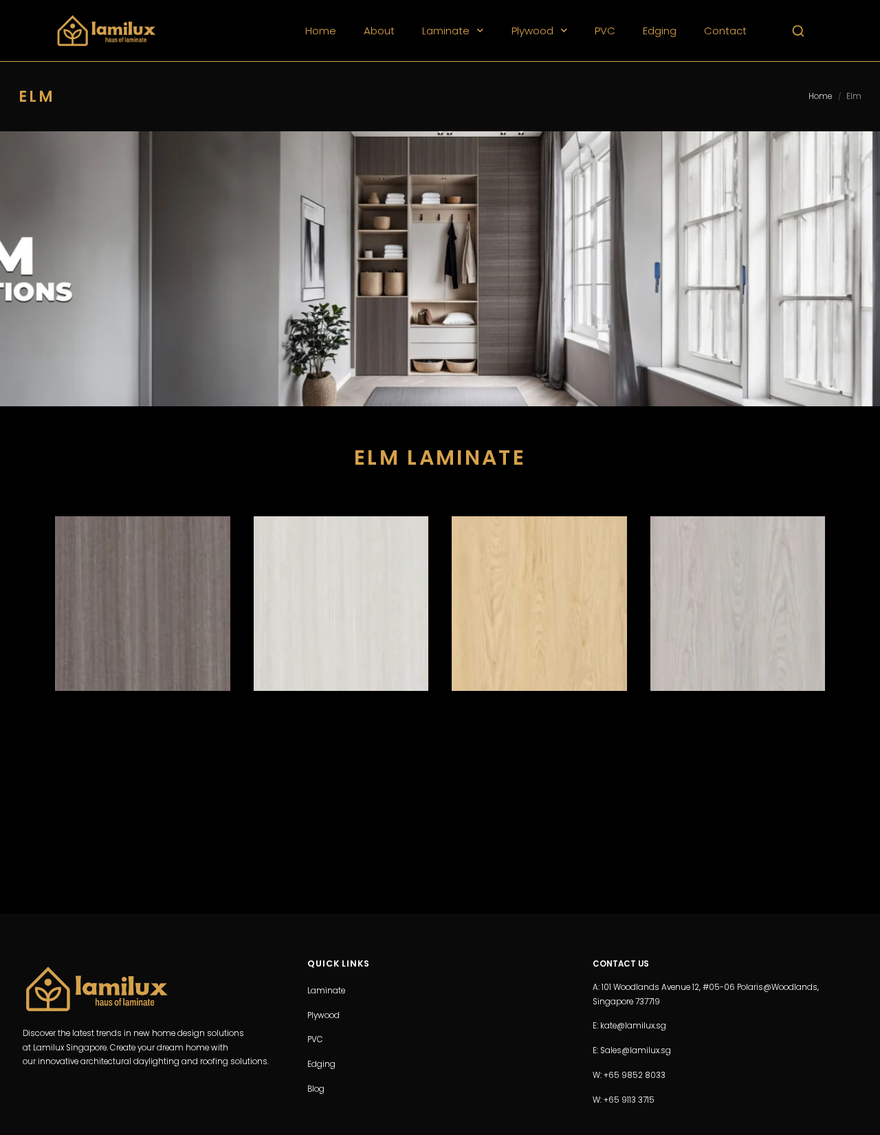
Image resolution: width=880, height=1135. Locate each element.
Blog (315, 1088)
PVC (605, 30)
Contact (725, 30)
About (379, 30)
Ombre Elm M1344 (341, 545)
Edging (659, 30)
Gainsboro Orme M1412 (737, 545)
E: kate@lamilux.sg (629, 1026)
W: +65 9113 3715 (623, 1099)
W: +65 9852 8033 (629, 1075)
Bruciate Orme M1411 (539, 545)
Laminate (446, 30)
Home (320, 30)
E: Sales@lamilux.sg (632, 1051)
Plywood (532, 30)
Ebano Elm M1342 (143, 545)
